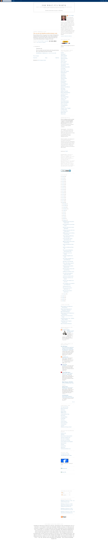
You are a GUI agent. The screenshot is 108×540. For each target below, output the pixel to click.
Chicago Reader (63, 424)
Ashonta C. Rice (63, 98)
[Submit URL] (63, 472)
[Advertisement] (42, 21)
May (64, 215)
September (65, 208)
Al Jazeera (62, 425)
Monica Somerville (64, 103)
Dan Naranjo (63, 88)
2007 (63, 299)
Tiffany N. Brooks (64, 55)
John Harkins (63, 74)
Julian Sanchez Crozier (65, 64)
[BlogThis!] (52, 41)
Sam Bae (62, 52)
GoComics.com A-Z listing (65, 440)
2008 (63, 297)
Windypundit (64, 364)
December (65, 203)
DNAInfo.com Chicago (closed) (66, 426)
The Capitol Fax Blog (64, 407)
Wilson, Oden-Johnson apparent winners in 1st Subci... (68, 263)
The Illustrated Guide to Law (66, 448)
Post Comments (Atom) (42, 60)
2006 (63, 300)
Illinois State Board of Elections (66, 323)
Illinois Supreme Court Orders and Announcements (66, 307)
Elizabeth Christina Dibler (65, 66)
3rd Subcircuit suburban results (68, 276)
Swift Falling (64, 365)
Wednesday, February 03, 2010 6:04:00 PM (46, 53)
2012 (63, 199)
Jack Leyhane (71, 15)
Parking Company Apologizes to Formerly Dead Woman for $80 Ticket (68, 397)
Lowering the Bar (65, 395)
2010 (63, 202)
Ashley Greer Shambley (65, 102)
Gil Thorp (62, 444)
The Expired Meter (64, 417)
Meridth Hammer (64, 72)
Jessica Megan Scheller (65, 101)
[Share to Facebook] (54, 41)
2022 (63, 183)
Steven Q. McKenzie (64, 84)
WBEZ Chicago (63, 412)
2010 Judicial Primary (41, 42)
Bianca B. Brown (64, 57)
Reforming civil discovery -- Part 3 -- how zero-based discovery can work (67, 509)
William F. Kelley (64, 78)
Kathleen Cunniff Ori (64, 91)
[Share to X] (53, 41)
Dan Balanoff (63, 54)
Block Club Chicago (64, 408)
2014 (63, 196)
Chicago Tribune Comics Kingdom (67, 441)
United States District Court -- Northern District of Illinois (67, 319)
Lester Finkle (63, 68)
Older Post (57, 57)
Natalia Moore (63, 85)
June (64, 213)
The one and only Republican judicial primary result (68, 250)
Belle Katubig (63, 76)
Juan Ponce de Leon (64, 94)
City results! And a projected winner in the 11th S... (68, 274)
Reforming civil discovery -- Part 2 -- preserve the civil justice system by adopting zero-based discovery (67, 505)
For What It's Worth (54, 5)
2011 (63, 200)
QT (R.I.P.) (62, 434)
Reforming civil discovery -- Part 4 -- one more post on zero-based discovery (68, 512)
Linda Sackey (63, 99)
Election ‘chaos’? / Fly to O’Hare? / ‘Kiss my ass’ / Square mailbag (67, 374)
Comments (64, 494)
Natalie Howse (63, 75)
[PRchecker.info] (64, 468)
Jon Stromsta (63, 106)
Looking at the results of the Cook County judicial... (68, 231)
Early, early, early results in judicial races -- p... (67, 288)
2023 (63, 181)
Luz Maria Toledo (64, 109)
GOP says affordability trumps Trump (68, 382)
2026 (63, 176)
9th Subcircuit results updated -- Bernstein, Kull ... (68, 266)
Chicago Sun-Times (64, 422)
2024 (63, 179)
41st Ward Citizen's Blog (65, 454)
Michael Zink (63, 113)
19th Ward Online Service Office (66, 455)
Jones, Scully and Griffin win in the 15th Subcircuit (68, 259)
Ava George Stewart (64, 105)
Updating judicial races (67, 286)
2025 (63, 178)
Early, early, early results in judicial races (67, 291)
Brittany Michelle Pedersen (65, 92)
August (64, 210)
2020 (63, 186)
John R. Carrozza (64, 61)
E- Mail (66, 151)
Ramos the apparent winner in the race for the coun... (68, 269)
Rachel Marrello (63, 81)
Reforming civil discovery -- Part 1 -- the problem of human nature (67, 501)
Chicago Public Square (66, 372)
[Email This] (51, 41)
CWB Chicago (64, 346)
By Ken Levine (63, 433)
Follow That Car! (65, 357)
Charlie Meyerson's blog (65, 414)
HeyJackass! (63, 409)
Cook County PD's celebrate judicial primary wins (67, 239)
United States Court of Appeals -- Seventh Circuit (66, 321)
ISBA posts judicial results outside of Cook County (68, 242)
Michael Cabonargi (64, 58)
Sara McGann (63, 82)
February (64, 220)
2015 (63, 194)
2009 (63, 296)
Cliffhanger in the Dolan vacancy (68, 271)
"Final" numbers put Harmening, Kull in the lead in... (68, 236)
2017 (63, 191)
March (64, 218)
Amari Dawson (63, 65)
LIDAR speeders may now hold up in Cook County (68, 233)
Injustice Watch (65, 386)
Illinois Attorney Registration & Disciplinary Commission (66, 309)
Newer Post (35, 57)
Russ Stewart (63, 415)
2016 (63, 192)
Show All (73, 401)
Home (46, 57)
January (64, 293)
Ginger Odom (63, 89)
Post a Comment (36, 55)
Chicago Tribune (64, 421)
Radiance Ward (63, 112)
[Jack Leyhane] (64, 462)
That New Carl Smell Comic (65, 437)
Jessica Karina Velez (64, 111)
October (64, 207)
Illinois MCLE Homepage (65, 311)
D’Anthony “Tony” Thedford (65, 108)
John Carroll (63, 59)
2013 (63, 197)
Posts (63, 492)
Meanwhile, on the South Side (68, 261)
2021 (63, 184)
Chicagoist (63, 419)
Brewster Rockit (63, 443)
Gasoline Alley (63, 445)
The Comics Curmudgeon (65, 438)
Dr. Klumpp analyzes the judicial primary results (68, 222)
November (65, 205)
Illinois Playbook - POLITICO (67, 381)
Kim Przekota (63, 95)
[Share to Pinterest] (55, 41)
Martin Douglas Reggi (64, 96)
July (64, 212)
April (64, 216)
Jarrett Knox (63, 79)
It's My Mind (63, 418)
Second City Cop (65, 356)
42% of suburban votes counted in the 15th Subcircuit (68, 284)
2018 (63, 189)
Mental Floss (63, 447)
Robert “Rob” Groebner (65, 71)
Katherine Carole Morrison (65, 86)
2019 (63, 187)
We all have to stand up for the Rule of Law (70, 331)
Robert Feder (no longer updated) (66, 435)
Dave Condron (63, 62)
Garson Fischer (63, 69)
